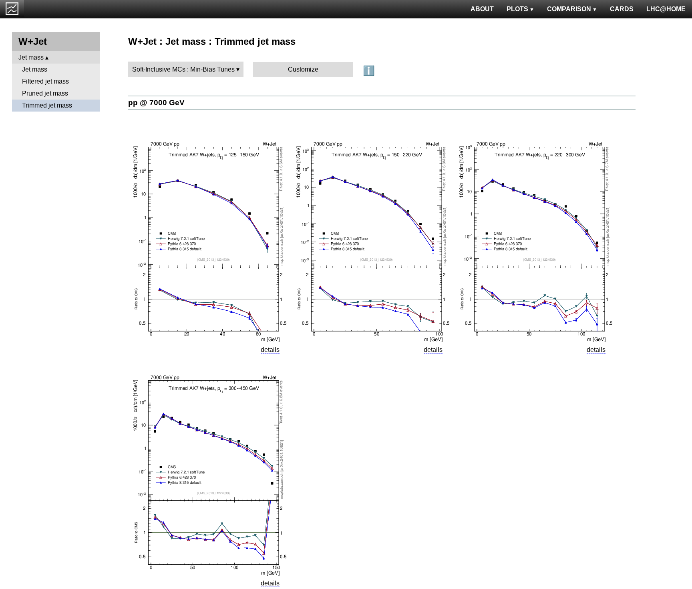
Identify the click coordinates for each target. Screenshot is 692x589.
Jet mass (31, 57)
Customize (303, 69)
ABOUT (482, 9)
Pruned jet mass (45, 93)
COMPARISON (569, 9)
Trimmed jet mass (47, 105)
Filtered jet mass (45, 81)
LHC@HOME (666, 9)
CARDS (622, 9)
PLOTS (517, 9)
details (270, 349)
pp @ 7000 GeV (156, 102)
